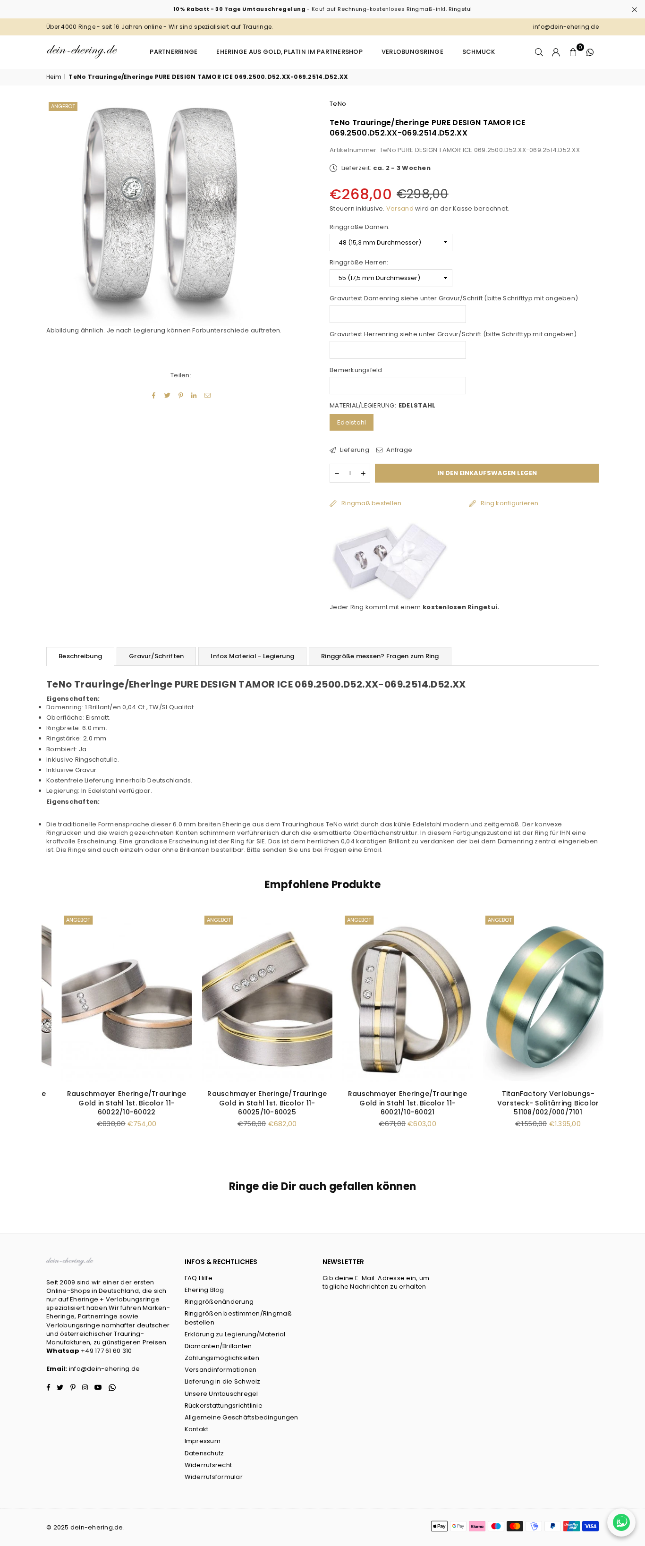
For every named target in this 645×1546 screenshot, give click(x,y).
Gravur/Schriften (156, 656)
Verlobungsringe (412, 51)
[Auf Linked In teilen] (194, 395)
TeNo (338, 103)
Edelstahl (351, 422)
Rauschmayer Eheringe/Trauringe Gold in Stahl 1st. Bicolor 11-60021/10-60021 (392, 1103)
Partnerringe (173, 51)
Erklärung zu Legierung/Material (235, 1334)
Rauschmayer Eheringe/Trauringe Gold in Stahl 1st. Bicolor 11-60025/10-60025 (252, 1103)
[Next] (609, 1032)
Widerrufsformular (214, 1476)
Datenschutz (204, 1453)
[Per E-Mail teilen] (207, 395)
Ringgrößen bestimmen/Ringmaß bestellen (238, 1317)
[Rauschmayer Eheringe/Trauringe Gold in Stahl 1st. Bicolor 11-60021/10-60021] (393, 997)
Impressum (203, 1440)
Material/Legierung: (382, 405)
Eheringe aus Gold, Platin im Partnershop (289, 51)
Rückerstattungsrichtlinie (224, 1405)
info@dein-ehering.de (104, 1368)
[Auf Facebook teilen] (154, 395)
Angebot (63, 106)
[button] (573, 51)
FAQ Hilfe (198, 1278)
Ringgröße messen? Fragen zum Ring (380, 656)
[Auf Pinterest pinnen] (181, 395)
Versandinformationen (221, 1369)
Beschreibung (80, 656)
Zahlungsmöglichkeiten (222, 1357)
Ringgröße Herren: (359, 262)
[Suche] (539, 51)
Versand (400, 208)
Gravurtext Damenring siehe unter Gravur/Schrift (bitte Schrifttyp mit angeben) (454, 298)
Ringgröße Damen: (360, 227)
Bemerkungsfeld (356, 370)
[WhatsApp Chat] (621, 1522)
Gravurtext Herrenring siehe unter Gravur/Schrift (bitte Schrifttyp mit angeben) (453, 334)
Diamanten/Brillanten (218, 1346)
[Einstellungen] (556, 51)
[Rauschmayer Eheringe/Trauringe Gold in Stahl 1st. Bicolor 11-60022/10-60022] (112, 997)
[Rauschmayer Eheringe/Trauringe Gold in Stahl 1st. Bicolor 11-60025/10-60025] (252, 997)
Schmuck (478, 51)
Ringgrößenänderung (219, 1301)
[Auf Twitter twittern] (167, 395)
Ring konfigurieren (510, 503)
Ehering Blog (204, 1289)
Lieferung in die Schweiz (223, 1381)
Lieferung (353, 450)
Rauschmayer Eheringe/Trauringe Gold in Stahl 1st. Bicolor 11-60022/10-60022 (111, 1103)
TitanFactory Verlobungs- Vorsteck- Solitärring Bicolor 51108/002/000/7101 (533, 1103)
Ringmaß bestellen (371, 503)
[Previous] (35, 1032)
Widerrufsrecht (208, 1465)
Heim (53, 77)
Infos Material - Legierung (252, 656)
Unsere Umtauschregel (221, 1393)
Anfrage (398, 450)
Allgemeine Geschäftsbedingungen (241, 1417)
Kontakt (197, 1429)
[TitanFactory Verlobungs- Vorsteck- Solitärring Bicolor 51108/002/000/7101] (533, 997)
